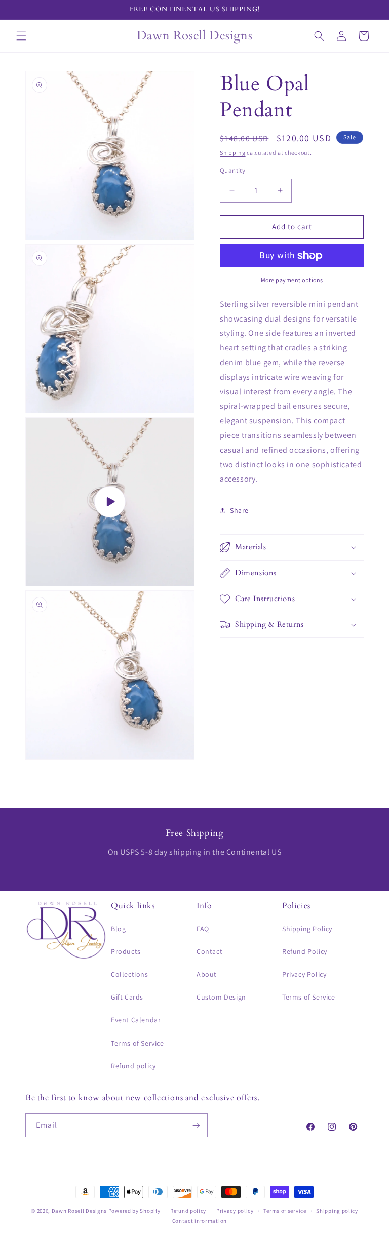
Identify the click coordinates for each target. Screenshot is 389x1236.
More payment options (292, 280)
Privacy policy (235, 1210)
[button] (21, 36)
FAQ (203, 928)
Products (126, 951)
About (207, 974)
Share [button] (239, 510)
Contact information (199, 1220)
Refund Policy (304, 951)
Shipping (233, 152)
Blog (118, 928)
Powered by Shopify (134, 1210)
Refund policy (133, 1065)
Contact (209, 951)
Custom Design (221, 997)
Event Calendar (136, 1019)
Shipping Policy (307, 928)
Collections (129, 974)
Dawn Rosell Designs (79, 1210)
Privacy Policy (304, 974)
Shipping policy (337, 1210)
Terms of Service (137, 1043)
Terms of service (284, 1210)
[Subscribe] (196, 1125)
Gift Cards (127, 997)
